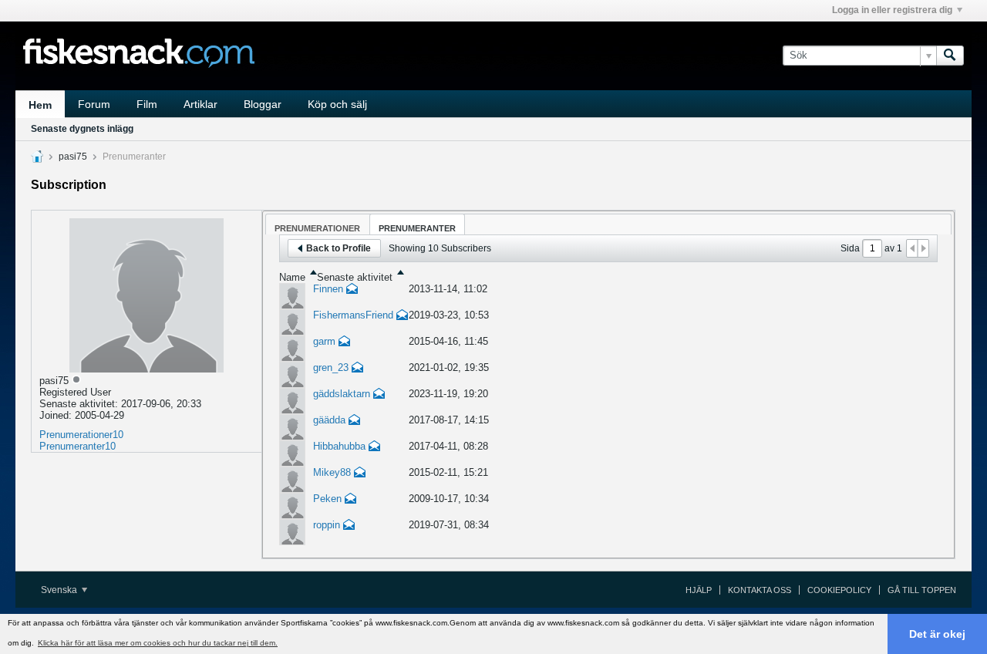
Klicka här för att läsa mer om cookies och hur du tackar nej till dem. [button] (158, 643)
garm (324, 341)
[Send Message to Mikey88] (360, 474)
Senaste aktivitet (354, 277)
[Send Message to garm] (345, 343)
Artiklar (200, 104)
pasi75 (73, 156)
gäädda (329, 420)
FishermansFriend (353, 315)
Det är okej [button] (937, 634)
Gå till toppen (922, 590)
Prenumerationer (76, 434)
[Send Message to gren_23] (358, 369)
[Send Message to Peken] (351, 500)
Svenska (60, 590)
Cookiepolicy (839, 590)
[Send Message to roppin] (349, 526)
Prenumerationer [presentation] (317, 228)
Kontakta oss (759, 590)
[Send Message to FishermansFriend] (402, 316)
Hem (40, 105)
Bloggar (262, 104)
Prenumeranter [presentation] (417, 228)
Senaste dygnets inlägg (82, 128)
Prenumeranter (72, 446)
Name (292, 277)
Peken (327, 498)
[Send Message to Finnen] (352, 290)
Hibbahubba (339, 446)
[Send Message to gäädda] (355, 421)
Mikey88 (332, 472)
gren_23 (331, 367)
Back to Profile (338, 248)
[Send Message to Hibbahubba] (375, 447)
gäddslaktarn (341, 393)
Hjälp (699, 590)
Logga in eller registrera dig (892, 10)
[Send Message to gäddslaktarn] (379, 395)
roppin (326, 525)
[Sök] (950, 56)
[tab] (317, 224)
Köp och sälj (337, 104)
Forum (94, 104)
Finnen (328, 289)
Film (146, 104)
